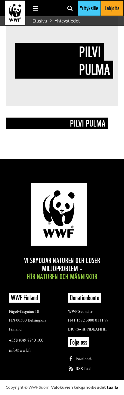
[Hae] (70, 8)
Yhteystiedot (67, 21)
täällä (112, 387)
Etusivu (40, 21)
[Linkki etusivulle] (15, 13)
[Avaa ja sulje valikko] (35, 8)
